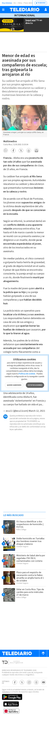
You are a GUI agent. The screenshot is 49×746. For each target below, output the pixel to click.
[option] (24, 121)
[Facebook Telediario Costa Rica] (14, 682)
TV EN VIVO (41, 3)
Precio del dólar (29, 3)
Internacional (24, 15)
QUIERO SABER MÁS (14, 385)
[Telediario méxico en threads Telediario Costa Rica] (36, 682)
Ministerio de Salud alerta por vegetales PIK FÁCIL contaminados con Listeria (30, 558)
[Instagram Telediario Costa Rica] (29, 682)
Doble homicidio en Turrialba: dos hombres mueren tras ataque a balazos (30, 541)
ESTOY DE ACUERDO (35, 385)
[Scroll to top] (43, 653)
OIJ (15, 3)
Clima (20, 3)
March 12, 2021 (37, 411)
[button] (5, 150)
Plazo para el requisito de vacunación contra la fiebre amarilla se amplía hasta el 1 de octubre (30, 576)
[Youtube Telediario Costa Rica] (43, 682)
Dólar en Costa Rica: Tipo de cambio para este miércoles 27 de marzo (30, 592)
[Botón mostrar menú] (3, 9)
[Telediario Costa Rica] (25, 9)
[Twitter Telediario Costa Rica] (22, 682)
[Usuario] (45, 9)
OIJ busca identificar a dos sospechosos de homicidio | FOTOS (29, 524)
